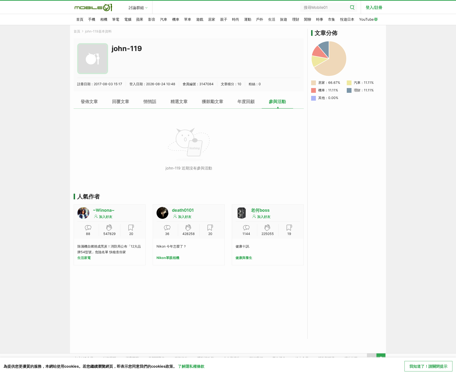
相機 (103, 19)
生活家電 (84, 258)
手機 (91, 19)
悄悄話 (149, 101)
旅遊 (283, 19)
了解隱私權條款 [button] (191, 366)
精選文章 (179, 101)
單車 (187, 19)
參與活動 (277, 101)
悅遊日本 (347, 19)
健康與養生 (244, 258)
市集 (331, 19)
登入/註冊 (374, 7)
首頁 (79, 19)
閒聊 (307, 19)
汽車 (163, 19)
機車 (175, 19)
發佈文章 (89, 101)
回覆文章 (120, 101)
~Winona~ (103, 210)
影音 (151, 19)
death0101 (183, 210)
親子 (223, 19)
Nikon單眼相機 (168, 258)
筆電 (115, 19)
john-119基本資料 (98, 31)
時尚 (235, 19)
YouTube (366, 19)
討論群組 (136, 7)
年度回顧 (246, 101)
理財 (295, 19)
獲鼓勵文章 (212, 101)
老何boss (260, 210)
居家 (211, 19)
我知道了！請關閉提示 (428, 366)
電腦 (127, 19)
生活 (271, 19)
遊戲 (199, 19)
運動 (247, 19)
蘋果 (139, 19)
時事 (319, 19)
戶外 (259, 19)
